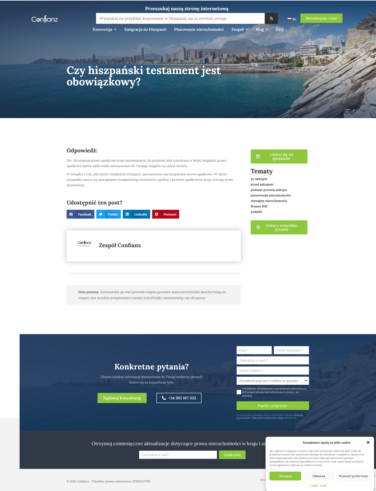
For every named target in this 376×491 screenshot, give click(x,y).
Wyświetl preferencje (353, 476)
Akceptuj (285, 476)
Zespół (237, 29)
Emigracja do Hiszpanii (145, 29)
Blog (260, 29)
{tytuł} (314, 485)
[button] (368, 442)
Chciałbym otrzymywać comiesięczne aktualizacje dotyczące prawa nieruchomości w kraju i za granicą (274, 392)
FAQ (280, 29)
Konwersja (102, 29)
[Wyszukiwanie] (271, 18)
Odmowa (319, 476)
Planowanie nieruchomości (199, 29)
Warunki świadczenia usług (267, 417)
